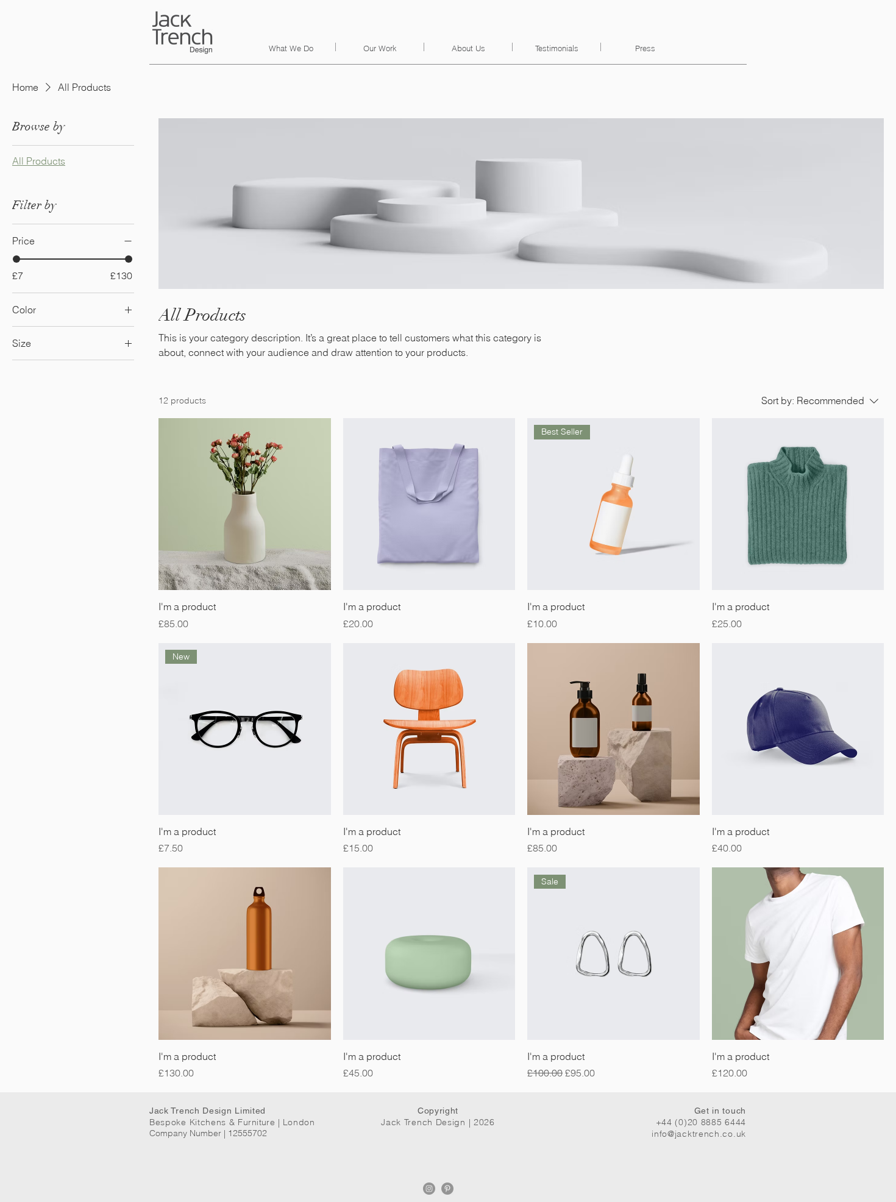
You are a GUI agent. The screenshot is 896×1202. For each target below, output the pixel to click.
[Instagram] (429, 1188)
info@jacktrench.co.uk (699, 1133)
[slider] (16, 259)
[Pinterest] (447, 1188)
